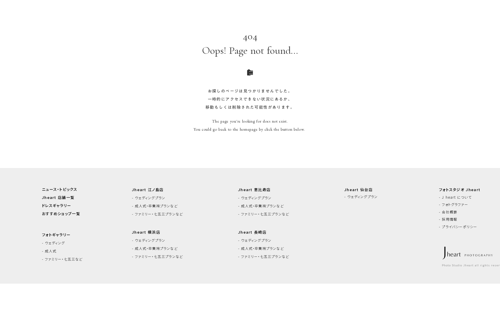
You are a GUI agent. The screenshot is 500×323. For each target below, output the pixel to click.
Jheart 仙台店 (358, 189)
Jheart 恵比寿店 (254, 189)
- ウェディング (53, 243)
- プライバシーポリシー (458, 226)
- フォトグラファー (453, 204)
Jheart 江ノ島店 (147, 189)
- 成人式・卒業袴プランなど (155, 206)
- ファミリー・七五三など (62, 259)
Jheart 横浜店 (146, 232)
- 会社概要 (448, 212)
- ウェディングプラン (148, 197)
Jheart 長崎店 (252, 232)
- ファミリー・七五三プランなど (157, 214)
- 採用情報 (448, 219)
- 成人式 (49, 251)
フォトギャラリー (56, 234)
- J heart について (455, 197)
